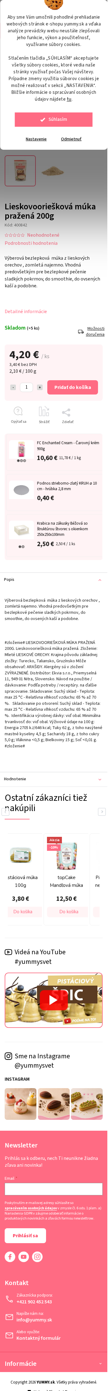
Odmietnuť (71, 139)
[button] (23, 912)
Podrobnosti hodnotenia (31, 243)
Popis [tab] (9, 580)
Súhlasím (58, 119)
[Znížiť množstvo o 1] (13, 387)
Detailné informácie (26, 311)
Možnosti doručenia (94, 332)
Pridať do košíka (72, 387)
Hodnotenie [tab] (15, 779)
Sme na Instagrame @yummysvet (42, 1061)
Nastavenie (36, 139)
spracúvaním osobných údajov (31, 1208)
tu (69, 99)
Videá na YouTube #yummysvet (40, 957)
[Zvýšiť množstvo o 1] (40, 387)
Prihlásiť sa (25, 1235)
